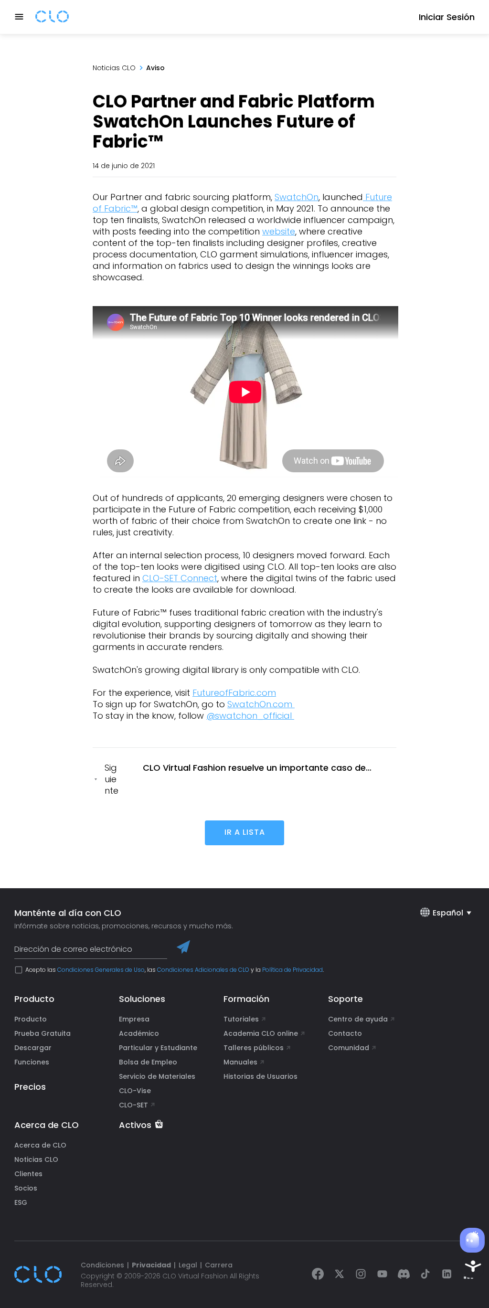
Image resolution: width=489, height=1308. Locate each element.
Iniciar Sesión (447, 17)
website (278, 231)
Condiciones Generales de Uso (101, 970)
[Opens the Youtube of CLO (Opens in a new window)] (382, 1275)
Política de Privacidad (292, 970)
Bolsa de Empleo (148, 1062)
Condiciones (102, 1265)
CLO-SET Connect (179, 578)
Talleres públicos (253, 1048)
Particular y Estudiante (158, 1048)
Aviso (155, 68)
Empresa (134, 1019)
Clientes (28, 1174)
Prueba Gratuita (42, 1033)
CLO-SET (134, 1105)
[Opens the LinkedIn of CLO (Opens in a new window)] (447, 1275)
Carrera (219, 1265)
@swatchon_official (250, 716)
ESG (20, 1202)
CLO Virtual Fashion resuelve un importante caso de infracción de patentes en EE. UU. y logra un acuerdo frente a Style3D (269, 767)
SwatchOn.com (261, 704)
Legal (188, 1265)
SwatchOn (297, 197)
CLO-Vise (135, 1090)
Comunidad (348, 1048)
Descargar (33, 1048)
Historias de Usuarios (260, 1076)
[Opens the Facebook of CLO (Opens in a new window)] (318, 1275)
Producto (30, 1019)
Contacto (345, 1033)
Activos (135, 1125)
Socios (25, 1188)
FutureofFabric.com (234, 693)
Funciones (31, 1062)
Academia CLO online (260, 1033)
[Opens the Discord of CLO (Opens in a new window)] (404, 1275)
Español (448, 912)
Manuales (240, 1062)
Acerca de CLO (40, 1145)
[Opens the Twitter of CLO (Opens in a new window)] (339, 1275)
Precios (30, 1087)
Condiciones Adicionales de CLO (203, 970)
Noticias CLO (114, 68)
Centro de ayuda (358, 1019)
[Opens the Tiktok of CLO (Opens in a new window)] (425, 1275)
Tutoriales (241, 1019)
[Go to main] (52, 17)
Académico (139, 1033)
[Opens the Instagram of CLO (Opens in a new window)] (361, 1275)
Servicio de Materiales (157, 1076)
